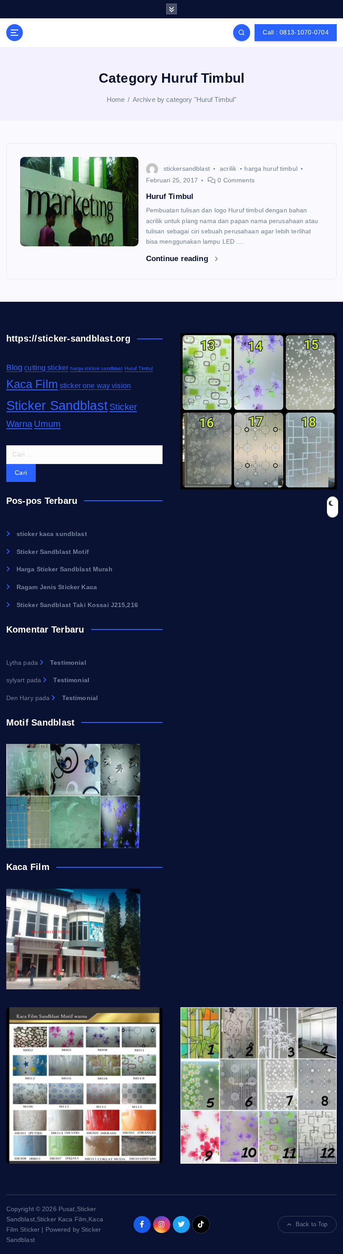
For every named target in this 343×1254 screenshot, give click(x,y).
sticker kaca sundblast (52, 534)
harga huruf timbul (270, 168)
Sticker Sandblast (57, 405)
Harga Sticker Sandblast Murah (65, 569)
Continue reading (178, 258)
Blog (14, 367)
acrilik (228, 168)
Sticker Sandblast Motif (53, 552)
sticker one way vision (95, 385)
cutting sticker (46, 368)
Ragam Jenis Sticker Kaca (57, 587)
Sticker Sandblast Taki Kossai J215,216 (77, 605)
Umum (47, 424)
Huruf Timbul (170, 196)
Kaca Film (32, 384)
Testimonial (68, 662)
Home (116, 99)
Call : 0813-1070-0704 (295, 32)
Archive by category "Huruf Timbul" (185, 99)
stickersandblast (186, 168)
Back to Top (312, 1224)
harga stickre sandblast (96, 368)
